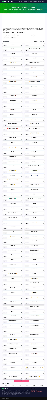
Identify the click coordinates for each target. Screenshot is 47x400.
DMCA (37, 390)
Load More (22, 380)
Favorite (20, 1)
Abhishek (5, 385)
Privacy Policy (33, 391)
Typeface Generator (41, 1)
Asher (20, 385)
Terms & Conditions (39, 391)
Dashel (41, 385)
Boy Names (30, 1)
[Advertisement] (23, 21)
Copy (5, 45)
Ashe (13, 385)
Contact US (33, 390)
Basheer (27, 385)
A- (4, 41)
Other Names (34, 1)
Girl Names (25, 1)
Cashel (34, 385)
